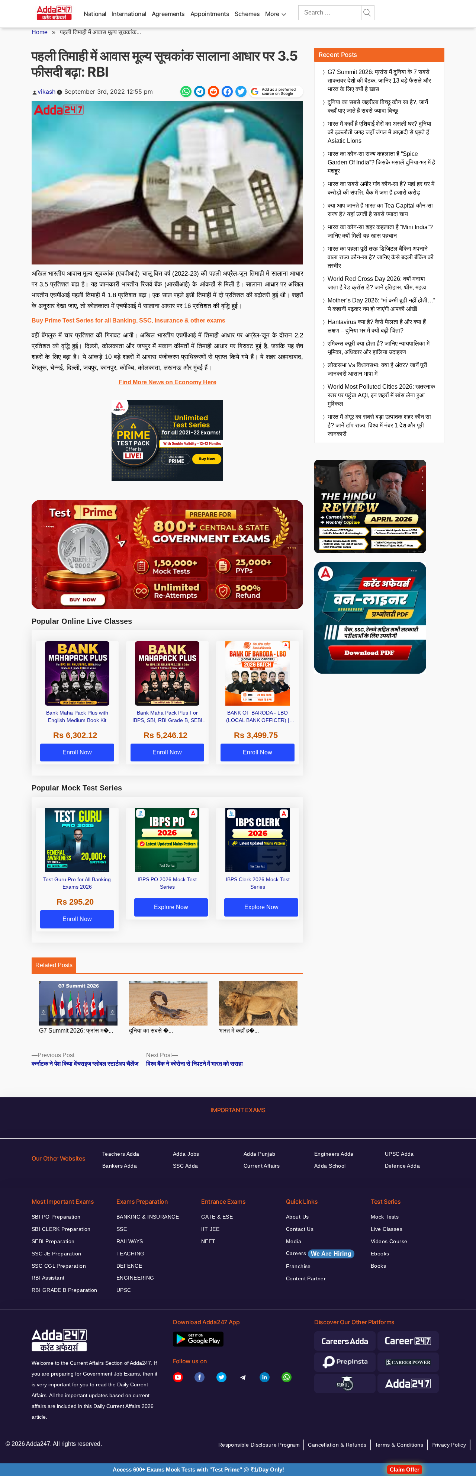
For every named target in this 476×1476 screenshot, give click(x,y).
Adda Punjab (260, 1154)
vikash (46, 91)
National (95, 13)
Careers (318, 1253)
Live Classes (386, 1229)
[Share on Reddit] (213, 91)
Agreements (168, 13)
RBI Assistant (48, 1278)
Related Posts (54, 965)
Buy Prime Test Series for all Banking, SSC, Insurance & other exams (128, 320)
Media (293, 1241)
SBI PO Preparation (56, 1217)
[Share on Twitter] (241, 91)
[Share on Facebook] (227, 91)
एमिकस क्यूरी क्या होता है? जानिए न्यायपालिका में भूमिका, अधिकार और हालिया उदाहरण (379, 347)
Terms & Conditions (399, 1445)
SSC (121, 1229)
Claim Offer (404, 1469)
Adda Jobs (186, 1154)
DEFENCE (129, 1266)
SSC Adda (185, 1166)
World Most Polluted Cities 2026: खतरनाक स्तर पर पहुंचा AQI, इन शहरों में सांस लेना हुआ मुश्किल (381, 395)
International (129, 13)
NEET (208, 1241)
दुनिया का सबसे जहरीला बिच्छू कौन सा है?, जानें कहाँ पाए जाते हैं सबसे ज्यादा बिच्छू (378, 106)
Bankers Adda (119, 1166)
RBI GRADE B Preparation (64, 1290)
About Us (297, 1217)
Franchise (298, 1266)
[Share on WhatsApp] (186, 91)
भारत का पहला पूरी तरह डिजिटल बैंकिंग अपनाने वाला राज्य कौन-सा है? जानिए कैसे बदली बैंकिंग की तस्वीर (381, 257)
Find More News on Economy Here (167, 382)
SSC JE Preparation (56, 1254)
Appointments (209, 13)
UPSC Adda (399, 1154)
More (272, 13)
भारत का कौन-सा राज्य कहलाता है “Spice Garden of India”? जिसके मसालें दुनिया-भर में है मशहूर (381, 162)
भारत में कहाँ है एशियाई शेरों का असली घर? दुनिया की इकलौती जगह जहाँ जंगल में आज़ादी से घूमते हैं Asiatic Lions (379, 132)
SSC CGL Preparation (59, 1266)
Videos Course (389, 1241)
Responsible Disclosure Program (259, 1445)
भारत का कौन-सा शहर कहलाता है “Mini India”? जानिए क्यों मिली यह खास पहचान (380, 231)
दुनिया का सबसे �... (151, 1030)
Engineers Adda (334, 1154)
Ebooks (380, 1254)
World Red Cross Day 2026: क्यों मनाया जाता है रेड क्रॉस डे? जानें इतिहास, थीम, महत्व (377, 283)
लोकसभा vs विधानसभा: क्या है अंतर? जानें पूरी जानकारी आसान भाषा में (377, 369)
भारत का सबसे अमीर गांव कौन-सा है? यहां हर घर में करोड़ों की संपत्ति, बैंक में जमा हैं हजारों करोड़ (381, 188)
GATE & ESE (217, 1217)
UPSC (123, 1290)
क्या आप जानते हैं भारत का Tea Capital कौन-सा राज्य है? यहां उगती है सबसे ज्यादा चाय (380, 209)
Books (378, 1266)
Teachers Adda (120, 1154)
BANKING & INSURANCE (147, 1217)
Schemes (247, 13)
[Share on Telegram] (199, 91)
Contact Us (299, 1229)
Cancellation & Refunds (337, 1445)
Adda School (330, 1166)
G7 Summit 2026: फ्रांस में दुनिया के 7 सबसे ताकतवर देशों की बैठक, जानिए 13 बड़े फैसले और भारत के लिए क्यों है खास (379, 80)
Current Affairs (262, 1166)
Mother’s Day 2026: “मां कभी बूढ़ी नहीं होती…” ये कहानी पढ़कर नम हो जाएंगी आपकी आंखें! (381, 304)
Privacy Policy (448, 1445)
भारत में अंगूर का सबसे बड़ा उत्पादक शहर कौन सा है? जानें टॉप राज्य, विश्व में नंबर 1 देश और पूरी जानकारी (379, 425)
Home (40, 32)
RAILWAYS (129, 1241)
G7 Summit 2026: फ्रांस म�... (76, 1030)
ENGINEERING (135, 1278)
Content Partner (306, 1278)
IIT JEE (210, 1229)
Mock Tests (385, 1217)
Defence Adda (402, 1166)
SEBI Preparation (53, 1241)
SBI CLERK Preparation (61, 1229)
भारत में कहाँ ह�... (239, 1030)
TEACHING (130, 1254)
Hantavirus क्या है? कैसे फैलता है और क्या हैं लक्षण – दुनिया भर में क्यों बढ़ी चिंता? (377, 326)
